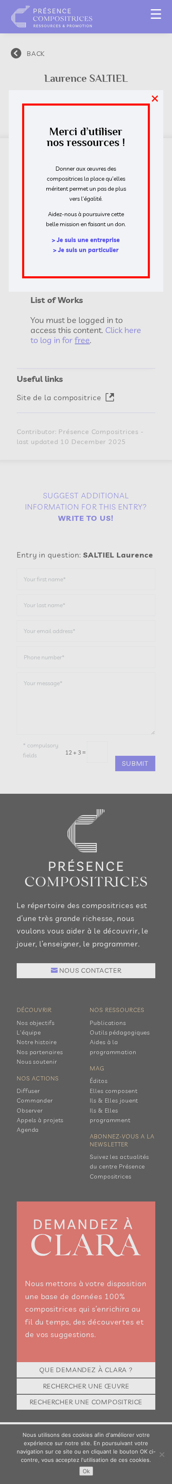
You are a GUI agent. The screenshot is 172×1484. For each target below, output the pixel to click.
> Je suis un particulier (86, 250)
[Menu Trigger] (156, 13)
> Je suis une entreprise (86, 240)
